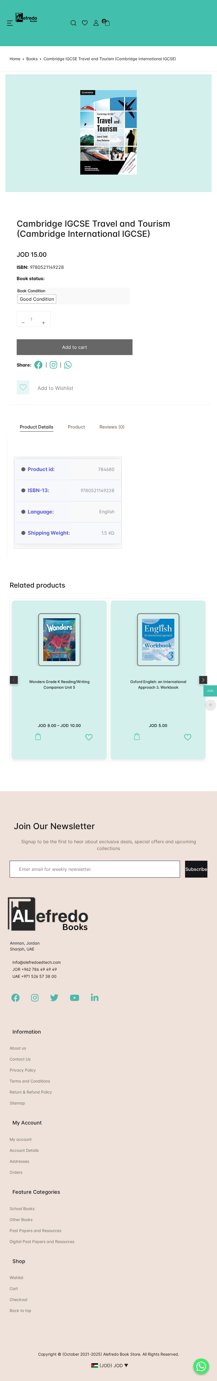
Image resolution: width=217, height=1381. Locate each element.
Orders (16, 1172)
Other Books (21, 1219)
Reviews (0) (112, 427)
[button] (10, 23)
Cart (14, 1288)
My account (21, 1139)
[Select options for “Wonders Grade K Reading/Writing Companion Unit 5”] (36, 736)
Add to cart (74, 347)
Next (203, 680)
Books (32, 58)
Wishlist (16, 1277)
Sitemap (17, 1103)
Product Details (36, 427)
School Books (22, 1208)
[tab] (34, 427)
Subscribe (196, 869)
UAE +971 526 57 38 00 (34, 976)
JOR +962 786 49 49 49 (34, 969)
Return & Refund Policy (31, 1092)
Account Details (24, 1150)
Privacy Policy (23, 1070)
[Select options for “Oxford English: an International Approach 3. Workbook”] (135, 736)
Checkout (18, 1299)
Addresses (19, 1161)
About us (18, 1048)
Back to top (20, 1310)
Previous (14, 680)
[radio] (37, 299)
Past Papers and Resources (35, 1230)
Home (15, 58)
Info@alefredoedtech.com (36, 962)
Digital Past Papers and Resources (42, 1241)
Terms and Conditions (30, 1081)
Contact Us (20, 1059)
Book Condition (31, 290)
